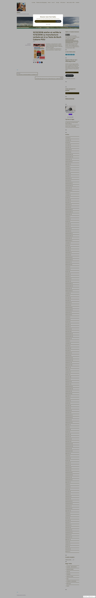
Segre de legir (48, 24)
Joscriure (58, 21)
